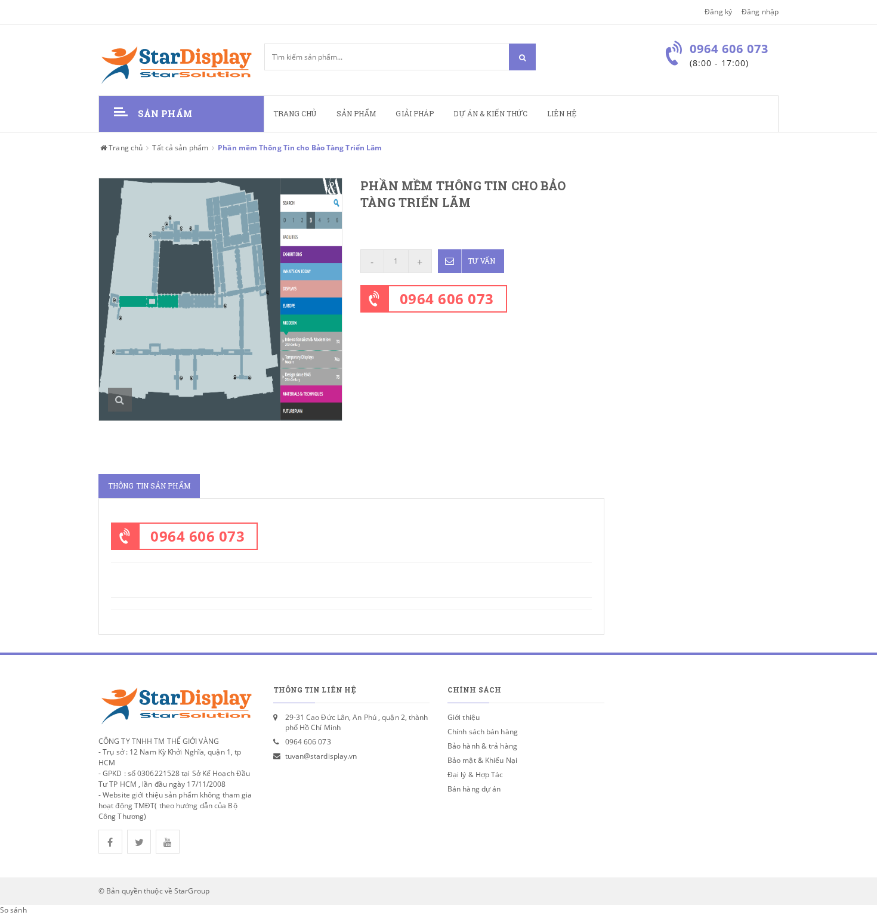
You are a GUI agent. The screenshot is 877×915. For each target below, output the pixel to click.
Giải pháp (415, 114)
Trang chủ (295, 114)
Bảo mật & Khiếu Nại (482, 760)
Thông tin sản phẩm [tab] (149, 486)
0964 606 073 (447, 298)
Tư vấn (482, 261)
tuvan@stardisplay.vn (321, 756)
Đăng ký (718, 12)
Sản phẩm (356, 114)
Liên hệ (561, 114)
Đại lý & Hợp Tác (475, 774)
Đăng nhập (760, 12)
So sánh (13, 910)
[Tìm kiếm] (522, 57)
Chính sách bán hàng (482, 732)
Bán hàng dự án (474, 789)
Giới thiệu (463, 717)
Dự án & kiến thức (490, 114)
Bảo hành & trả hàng (482, 746)
